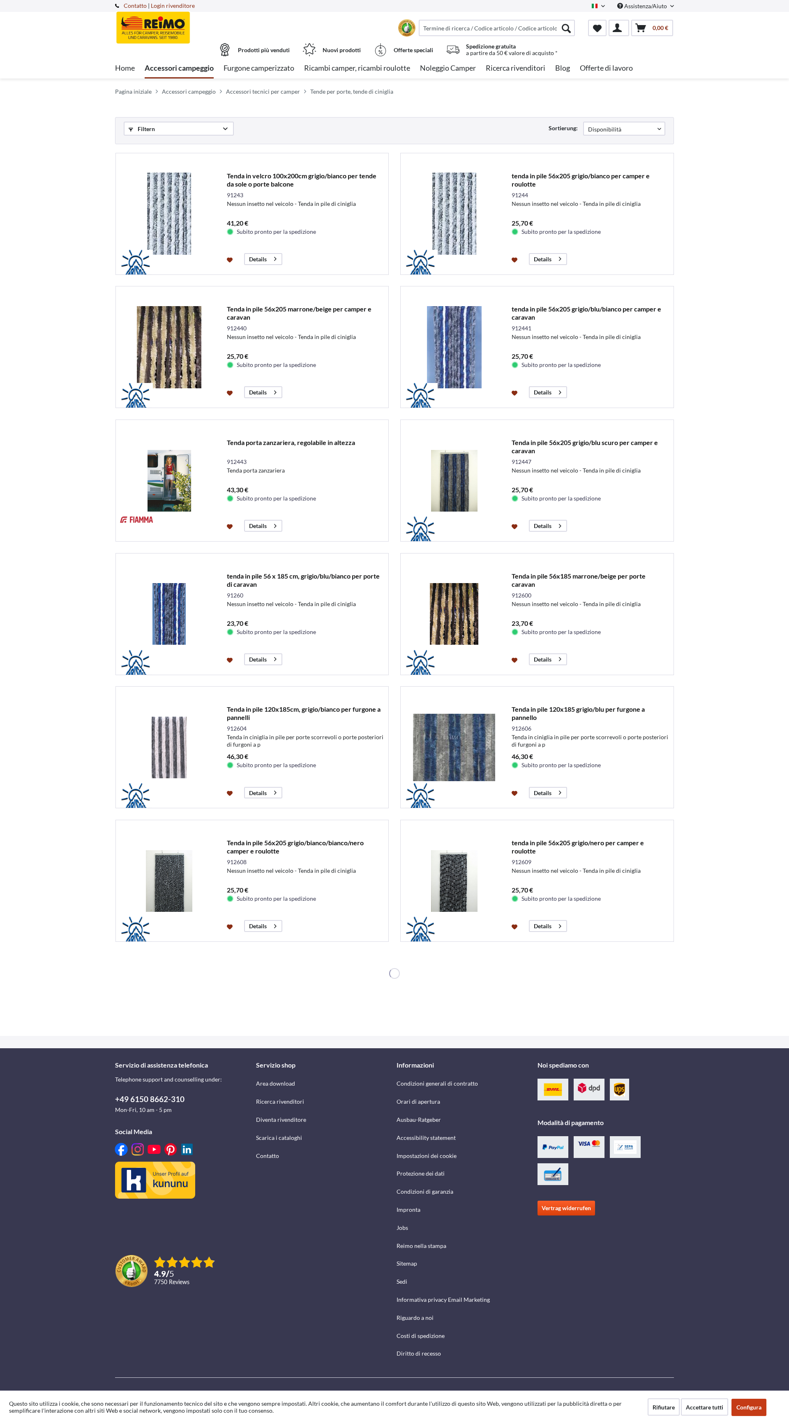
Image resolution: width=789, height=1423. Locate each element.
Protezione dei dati (421, 1173)
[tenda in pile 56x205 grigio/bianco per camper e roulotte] (454, 213)
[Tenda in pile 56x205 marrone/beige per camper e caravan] (169, 347)
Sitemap (407, 1263)
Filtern (145, 128)
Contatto (135, 5)
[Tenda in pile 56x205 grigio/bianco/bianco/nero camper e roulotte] (169, 880)
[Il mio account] (619, 28)
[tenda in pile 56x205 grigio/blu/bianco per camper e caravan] (454, 347)
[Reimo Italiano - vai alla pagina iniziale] (184, 23)
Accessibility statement (426, 1137)
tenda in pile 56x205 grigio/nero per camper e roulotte (578, 847)
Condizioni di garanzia (425, 1191)
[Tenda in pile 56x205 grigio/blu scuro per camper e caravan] (454, 480)
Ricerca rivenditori (280, 1101)
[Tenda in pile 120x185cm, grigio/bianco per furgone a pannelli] (169, 747)
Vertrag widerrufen (566, 1207)
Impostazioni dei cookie (427, 1155)
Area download (275, 1083)
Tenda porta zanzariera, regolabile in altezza (291, 442)
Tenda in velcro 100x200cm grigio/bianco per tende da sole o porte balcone (301, 180)
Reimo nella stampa (421, 1245)
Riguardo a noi (415, 1317)
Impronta (408, 1209)
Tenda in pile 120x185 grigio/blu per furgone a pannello (578, 713)
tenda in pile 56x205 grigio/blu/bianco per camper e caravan (586, 313)
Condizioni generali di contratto (437, 1083)
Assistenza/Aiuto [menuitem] (645, 5)
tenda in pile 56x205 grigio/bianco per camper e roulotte (581, 180)
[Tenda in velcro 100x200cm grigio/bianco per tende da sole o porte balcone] (169, 213)
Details (258, 259)
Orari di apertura (418, 1101)
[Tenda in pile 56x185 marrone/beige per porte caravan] (454, 614)
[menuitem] (497, 28)
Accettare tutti (704, 1407)
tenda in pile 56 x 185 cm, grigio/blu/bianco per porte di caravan (303, 580)
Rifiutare (664, 1407)
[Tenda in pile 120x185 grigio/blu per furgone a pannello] (454, 747)
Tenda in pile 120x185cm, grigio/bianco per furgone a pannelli (304, 713)
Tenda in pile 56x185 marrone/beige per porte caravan (579, 580)
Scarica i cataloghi (279, 1137)
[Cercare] (566, 28)
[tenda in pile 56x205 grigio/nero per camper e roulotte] (454, 880)
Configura (748, 1407)
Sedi (402, 1281)
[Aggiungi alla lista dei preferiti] (231, 259)
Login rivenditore (173, 5)
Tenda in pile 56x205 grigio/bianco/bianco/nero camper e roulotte (295, 847)
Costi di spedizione (421, 1335)
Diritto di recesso (419, 1353)
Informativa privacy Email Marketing (443, 1299)
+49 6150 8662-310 (150, 1099)
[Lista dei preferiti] (597, 28)
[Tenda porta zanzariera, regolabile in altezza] (169, 480)
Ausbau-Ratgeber (419, 1119)
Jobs (402, 1227)
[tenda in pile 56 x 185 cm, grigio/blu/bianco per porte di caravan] (169, 614)
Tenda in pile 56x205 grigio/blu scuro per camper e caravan (585, 446)
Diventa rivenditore (281, 1119)
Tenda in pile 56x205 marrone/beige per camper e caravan (299, 313)
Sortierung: (563, 128)
